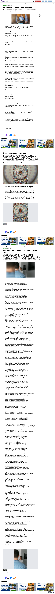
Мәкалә (2, 3)
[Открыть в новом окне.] (7, 135)
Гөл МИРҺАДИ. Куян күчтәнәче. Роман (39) (31, 3)
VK (46, 1)
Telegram (50, 1)
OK (43, 1)
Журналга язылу (38, 1)
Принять (50, 592)
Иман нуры (5, 151)
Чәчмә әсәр (5, 5)
